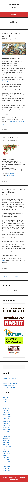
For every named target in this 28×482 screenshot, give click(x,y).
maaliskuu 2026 (7, 401)
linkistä (4, 260)
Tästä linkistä (10, 173)
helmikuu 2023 (6, 444)
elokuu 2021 (6, 457)
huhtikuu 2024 (6, 436)
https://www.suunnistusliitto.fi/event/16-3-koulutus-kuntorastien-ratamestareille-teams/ (13, 123)
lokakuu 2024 (6, 427)
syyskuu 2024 (6, 429)
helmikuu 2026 (6, 404)
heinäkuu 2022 (6, 453)
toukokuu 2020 (7, 461)
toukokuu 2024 (7, 434)
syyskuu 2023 (6, 440)
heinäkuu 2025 (6, 412)
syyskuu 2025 (6, 408)
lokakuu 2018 (6, 470)
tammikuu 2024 (7, 438)
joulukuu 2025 (6, 406)
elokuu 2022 (6, 451)
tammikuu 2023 (7, 447)
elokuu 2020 (6, 459)
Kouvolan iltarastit (14, 6)
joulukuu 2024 (6, 425)
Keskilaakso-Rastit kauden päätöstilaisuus (13, 191)
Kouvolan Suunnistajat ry (9, 378)
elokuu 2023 (6, 442)
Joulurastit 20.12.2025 (11, 137)
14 (13, 276)
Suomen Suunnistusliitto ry (10, 383)
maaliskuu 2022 (7, 455)
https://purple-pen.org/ (7, 81)
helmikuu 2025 (6, 423)
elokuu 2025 (6, 410)
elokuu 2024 (6, 431)
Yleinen (6, 129)
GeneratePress (14, 479)
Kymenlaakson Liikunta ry (9, 387)
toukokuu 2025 (7, 416)
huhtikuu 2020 (6, 464)
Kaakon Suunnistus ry (8, 385)
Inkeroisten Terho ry (8, 381)
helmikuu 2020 (6, 466)
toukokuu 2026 (7, 399)
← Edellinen (5, 276)
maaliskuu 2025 (7, 421)
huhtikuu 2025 (6, 419)
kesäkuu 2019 (6, 468)
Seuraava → (18, 276)
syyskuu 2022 (6, 449)
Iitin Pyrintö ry (6, 380)
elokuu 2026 (6, 397)
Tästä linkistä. (10, 175)
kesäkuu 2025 (6, 414)
